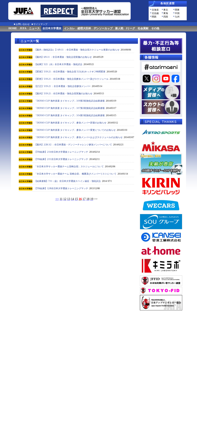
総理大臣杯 (84, 28)
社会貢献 (143, 28)
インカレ (69, 28)
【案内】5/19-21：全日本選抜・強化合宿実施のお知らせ (63, 93)
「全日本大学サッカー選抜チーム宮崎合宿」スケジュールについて (69, 166)
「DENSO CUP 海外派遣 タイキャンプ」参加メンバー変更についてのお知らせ (75, 130)
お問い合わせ (23, 24)
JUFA (23, 28)
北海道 (155, 9)
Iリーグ (130, 28)
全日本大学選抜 (52, 28)
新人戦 (119, 28)
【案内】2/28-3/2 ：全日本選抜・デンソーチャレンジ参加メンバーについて (73, 144)
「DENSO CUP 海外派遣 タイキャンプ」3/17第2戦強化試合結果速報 (69, 108)
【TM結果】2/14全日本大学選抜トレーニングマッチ (61, 152)
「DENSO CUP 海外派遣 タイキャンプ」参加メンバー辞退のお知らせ (70, 122)
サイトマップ (40, 24)
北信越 (155, 13)
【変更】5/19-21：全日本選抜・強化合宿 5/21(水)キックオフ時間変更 (69, 71)
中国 (177, 13)
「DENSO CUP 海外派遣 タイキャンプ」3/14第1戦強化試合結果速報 (69, 115)
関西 (154, 16)
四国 (165, 16)
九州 (177, 16)
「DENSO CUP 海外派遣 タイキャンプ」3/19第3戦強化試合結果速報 (69, 100)
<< (57, 198)
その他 (155, 28)
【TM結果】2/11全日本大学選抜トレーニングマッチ (61, 159)
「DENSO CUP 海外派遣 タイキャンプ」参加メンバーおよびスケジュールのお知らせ (78, 137)
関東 (177, 9)
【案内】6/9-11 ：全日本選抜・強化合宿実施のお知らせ (63, 57)
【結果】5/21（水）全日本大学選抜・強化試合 (58, 64)
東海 (165, 13)
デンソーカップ (103, 28)
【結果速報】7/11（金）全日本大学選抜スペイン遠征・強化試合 (67, 181)
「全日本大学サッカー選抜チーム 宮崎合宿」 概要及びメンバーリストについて (75, 173)
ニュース (34, 28)
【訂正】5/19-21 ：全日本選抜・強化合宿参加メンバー (62, 86)
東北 (165, 9)
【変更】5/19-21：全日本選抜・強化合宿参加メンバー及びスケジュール (71, 79)
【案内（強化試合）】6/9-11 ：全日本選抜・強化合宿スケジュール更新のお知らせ (76, 49)
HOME (12, 28)
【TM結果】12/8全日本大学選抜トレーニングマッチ (61, 188)
